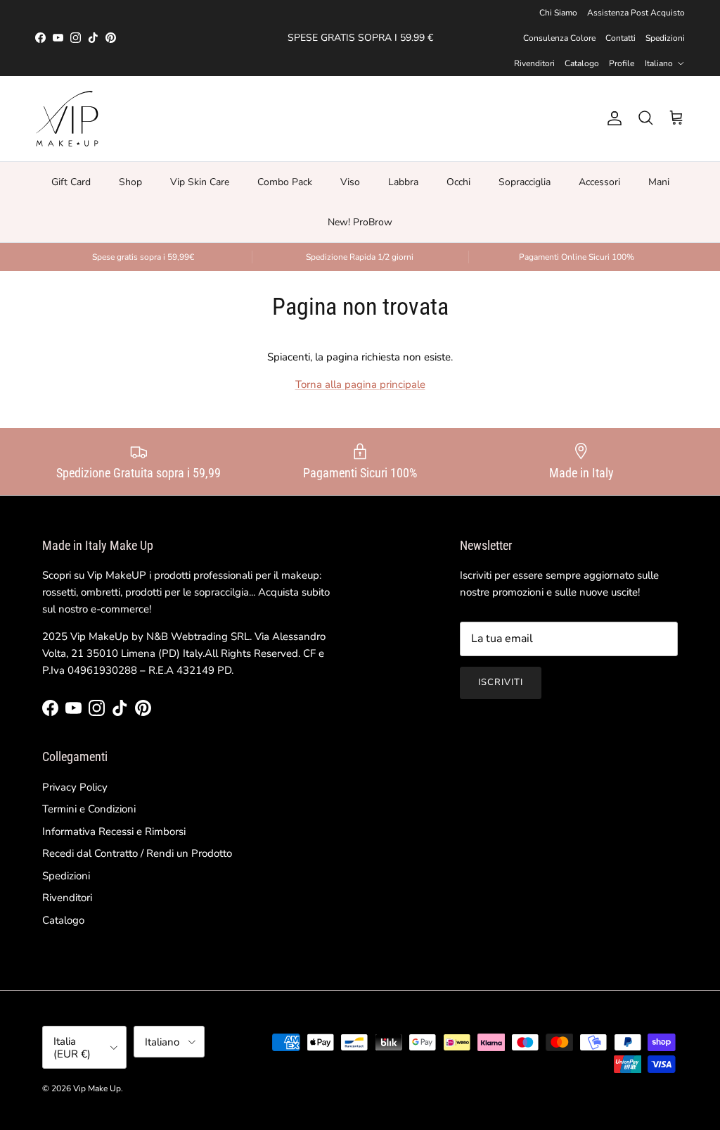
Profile (621, 63)
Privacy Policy (75, 787)
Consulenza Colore (559, 38)
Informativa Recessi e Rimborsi (114, 831)
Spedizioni (665, 38)
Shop (130, 182)
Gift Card (71, 182)
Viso (350, 182)
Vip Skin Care (199, 182)
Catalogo (582, 63)
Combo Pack (284, 182)
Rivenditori (534, 63)
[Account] (611, 118)
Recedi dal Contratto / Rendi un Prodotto (137, 853)
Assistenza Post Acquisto (636, 12)
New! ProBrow (360, 222)
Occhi (458, 182)
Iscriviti (500, 682)
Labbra (403, 182)
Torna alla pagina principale (360, 384)
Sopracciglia (525, 182)
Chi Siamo (558, 12)
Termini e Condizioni (89, 809)
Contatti (620, 38)
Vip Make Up (97, 1088)
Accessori (599, 182)
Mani (658, 182)
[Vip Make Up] (66, 118)
